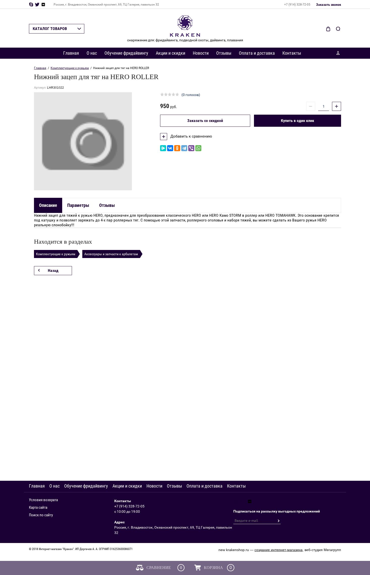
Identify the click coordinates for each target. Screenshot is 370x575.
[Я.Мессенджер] (163, 148)
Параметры (78, 205)
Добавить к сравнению (190, 136)
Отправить (278, 521)
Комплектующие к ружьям (70, 68)
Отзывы (223, 53)
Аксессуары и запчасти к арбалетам (111, 254)
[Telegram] (184, 148)
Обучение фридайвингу (126, 53)
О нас (92, 53)
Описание (48, 205)
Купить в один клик (297, 120)
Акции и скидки (170, 53)
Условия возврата (43, 500)
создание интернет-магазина (278, 550)
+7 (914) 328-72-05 (297, 4)
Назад (53, 270)
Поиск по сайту (41, 515)
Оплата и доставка (257, 53)
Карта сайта (38, 507)
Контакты (291, 53)
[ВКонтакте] (170, 148)
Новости (201, 53)
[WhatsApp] (198, 148)
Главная (71, 53)
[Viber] (191, 148)
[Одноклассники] (177, 148)
